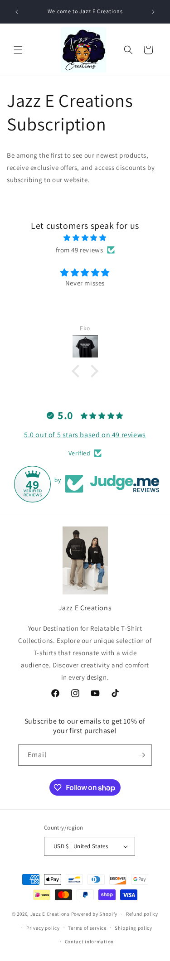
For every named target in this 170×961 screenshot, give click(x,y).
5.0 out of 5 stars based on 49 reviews (85, 434)
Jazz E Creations (50, 914)
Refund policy (142, 914)
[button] (18, 50)
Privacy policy (43, 928)
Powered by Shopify (94, 914)
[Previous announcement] (17, 12)
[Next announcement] (153, 12)
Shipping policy (133, 928)
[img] (85, 238)
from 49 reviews (79, 250)
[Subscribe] (141, 755)
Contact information (89, 941)
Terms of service (87, 928)
